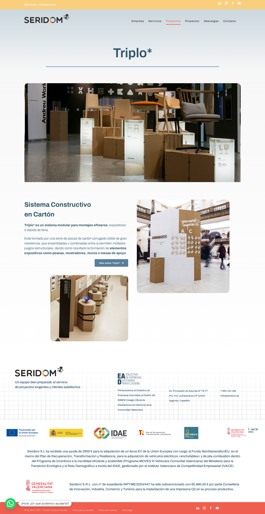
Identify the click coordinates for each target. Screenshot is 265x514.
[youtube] (217, 508)
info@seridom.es (47, 4)
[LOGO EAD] (129, 375)
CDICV (121, 400)
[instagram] (204, 508)
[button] (10, 503)
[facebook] (210, 508)
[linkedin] (197, 508)
